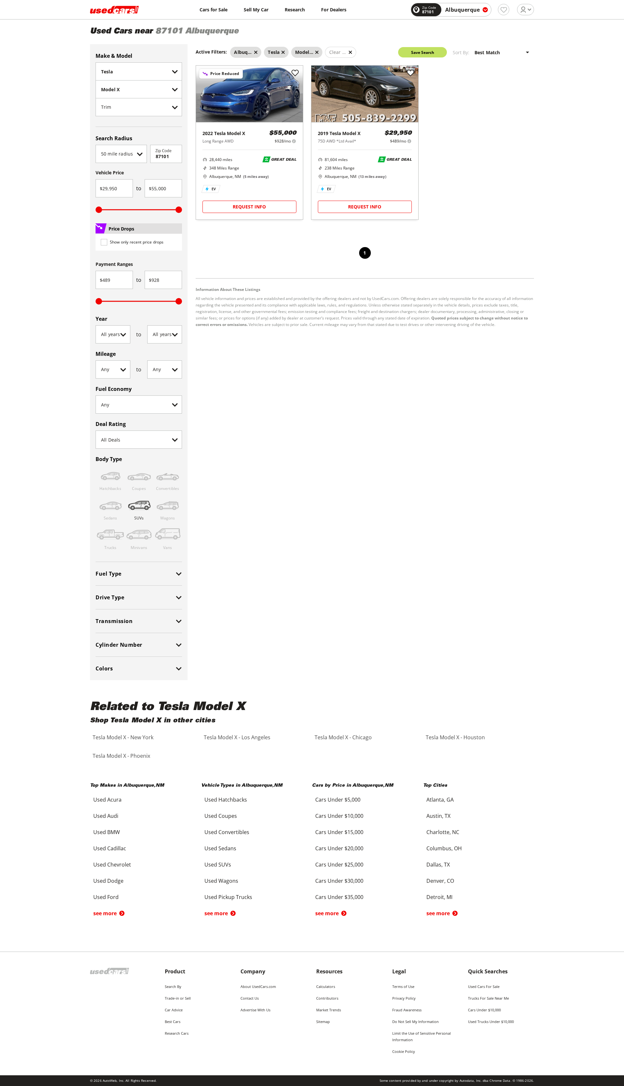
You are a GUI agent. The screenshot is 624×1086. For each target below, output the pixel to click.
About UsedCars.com (258, 986)
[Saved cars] (503, 9)
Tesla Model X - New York (123, 737)
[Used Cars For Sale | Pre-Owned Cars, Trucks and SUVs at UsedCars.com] (114, 10)
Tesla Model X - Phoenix (121, 755)
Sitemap (323, 1021)
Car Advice (174, 1009)
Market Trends (328, 1009)
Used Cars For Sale (484, 986)
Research (295, 9)
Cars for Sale (214, 9)
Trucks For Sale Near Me (488, 998)
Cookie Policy (403, 1051)
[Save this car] (295, 73)
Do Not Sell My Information (415, 1021)
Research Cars (176, 1033)
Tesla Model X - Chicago (343, 737)
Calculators (325, 986)
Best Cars (172, 1021)
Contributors (327, 998)
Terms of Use (403, 986)
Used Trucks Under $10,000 (491, 1021)
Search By (173, 986)
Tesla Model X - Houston (455, 737)
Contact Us (249, 998)
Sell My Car (256, 9)
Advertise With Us (255, 1009)
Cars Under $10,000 (484, 1009)
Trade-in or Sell (178, 998)
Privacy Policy (404, 998)
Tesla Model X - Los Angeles (237, 737)
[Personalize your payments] (294, 141)
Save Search (422, 52)
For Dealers (333, 9)
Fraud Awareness (407, 1009)
